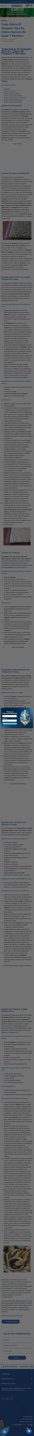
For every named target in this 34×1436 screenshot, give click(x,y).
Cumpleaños (4, 718)
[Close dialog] (32, 709)
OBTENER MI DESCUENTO (9, 723)
